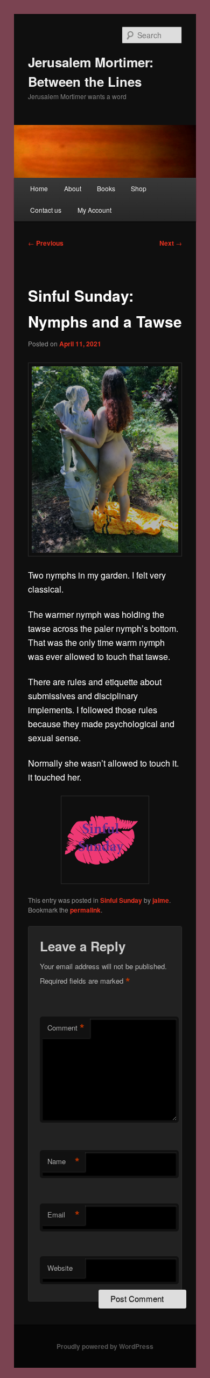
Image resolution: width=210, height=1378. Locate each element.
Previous (46, 243)
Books (106, 188)
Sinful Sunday (121, 900)
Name (63, 1161)
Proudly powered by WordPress (105, 1346)
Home (39, 188)
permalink (85, 910)
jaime (160, 900)
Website (60, 1268)
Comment (66, 1027)
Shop (138, 188)
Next (170, 243)
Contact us (45, 209)
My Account (94, 209)
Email (63, 1214)
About (72, 188)
